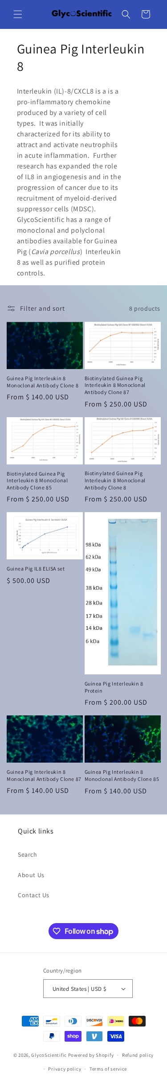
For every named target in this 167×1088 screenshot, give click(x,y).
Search (27, 854)
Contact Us (33, 895)
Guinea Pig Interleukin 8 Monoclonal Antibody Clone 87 (44, 775)
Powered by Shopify (91, 1055)
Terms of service (108, 1069)
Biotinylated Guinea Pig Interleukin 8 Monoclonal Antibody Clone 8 (115, 480)
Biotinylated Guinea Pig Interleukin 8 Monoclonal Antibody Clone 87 (115, 385)
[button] (18, 14)
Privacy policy (64, 1069)
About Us (31, 875)
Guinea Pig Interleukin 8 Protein (114, 687)
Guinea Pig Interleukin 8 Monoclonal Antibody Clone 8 (42, 382)
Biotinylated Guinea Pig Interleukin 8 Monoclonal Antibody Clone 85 (37, 480)
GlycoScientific (49, 1055)
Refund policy (138, 1055)
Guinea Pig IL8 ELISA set (36, 568)
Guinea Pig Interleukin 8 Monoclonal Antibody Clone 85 (122, 775)
